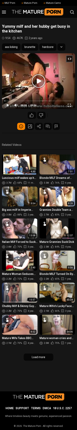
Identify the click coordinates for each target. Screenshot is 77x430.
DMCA (47, 408)
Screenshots (30, 126)
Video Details (21, 126)
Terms (36, 408)
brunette (29, 47)
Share (39, 126)
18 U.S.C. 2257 (62, 408)
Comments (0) (48, 126)
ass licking (11, 47)
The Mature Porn (32, 426)
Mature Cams (53, 3)
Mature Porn (30, 3)
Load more (38, 357)
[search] (72, 12)
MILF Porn (10, 3)
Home (10, 408)
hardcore (48, 47)
